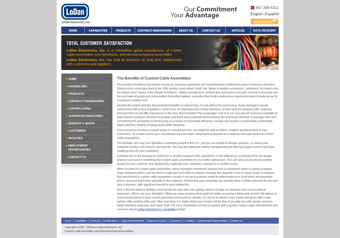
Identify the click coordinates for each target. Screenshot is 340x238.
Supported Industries (85, 116)
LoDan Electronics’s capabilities (157, 209)
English (256, 14)
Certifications (79, 108)
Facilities (75, 138)
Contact (211, 30)
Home (72, 30)
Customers (77, 130)
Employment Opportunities (212, 220)
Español (272, 14)
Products (123, 30)
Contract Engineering (154, 30)
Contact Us (77, 157)
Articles (238, 30)
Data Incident (264, 30)
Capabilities (98, 30)
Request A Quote (81, 123)
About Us (185, 30)
